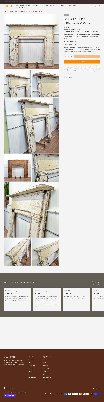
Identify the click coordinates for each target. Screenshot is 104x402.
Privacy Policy (59, 394)
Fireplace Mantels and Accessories (17, 11)
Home (5, 11)
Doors (30, 362)
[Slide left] (94, 283)
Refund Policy (46, 380)
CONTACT (22, 2)
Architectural (31, 365)
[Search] (92, 6)
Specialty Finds (32, 377)
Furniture (30, 368)
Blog (44, 371)
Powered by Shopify (22, 392)
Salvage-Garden (12, 392)
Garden (30, 374)
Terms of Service (49, 394)
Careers (45, 374)
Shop (44, 362)
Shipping (66, 29)
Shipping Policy (47, 377)
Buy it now (82, 62)
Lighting (30, 371)
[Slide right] (98, 283)
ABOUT (5, 2)
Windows (30, 359)
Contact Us (46, 368)
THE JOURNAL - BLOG (13, 2)
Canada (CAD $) (10, 388)
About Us (45, 365)
